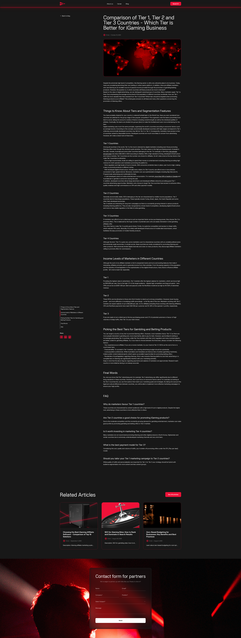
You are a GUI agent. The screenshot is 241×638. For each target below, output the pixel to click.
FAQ (62, 327)
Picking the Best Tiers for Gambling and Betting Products (72, 319)
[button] (120, 602)
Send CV (176, 4)
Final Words (64, 323)
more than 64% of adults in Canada (166, 176)
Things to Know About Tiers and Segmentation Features (70, 308)
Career (119, 4)
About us (110, 4)
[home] (62, 3)
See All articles (173, 494)
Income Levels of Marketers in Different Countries (72, 313)
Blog (127, 4)
